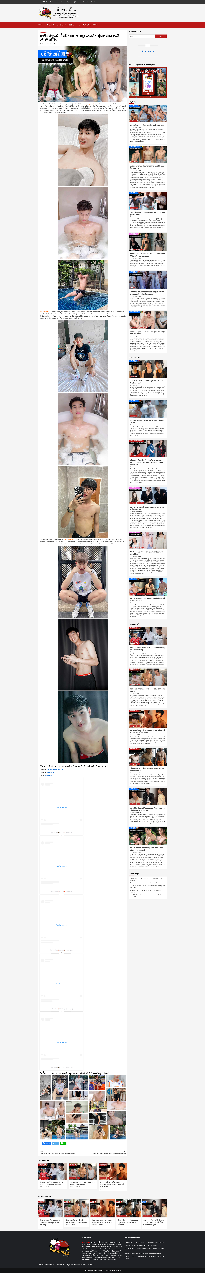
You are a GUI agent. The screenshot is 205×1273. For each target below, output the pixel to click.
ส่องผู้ (41, 32)
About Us (93, 1)
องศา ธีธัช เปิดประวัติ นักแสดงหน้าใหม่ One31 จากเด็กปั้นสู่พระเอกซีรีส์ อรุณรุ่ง (146, 896)
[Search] (166, 24)
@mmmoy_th (148, 51)
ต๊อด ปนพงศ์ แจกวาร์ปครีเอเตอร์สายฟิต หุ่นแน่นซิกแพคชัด (146, 883)
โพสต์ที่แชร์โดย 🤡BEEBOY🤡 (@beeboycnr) (61, 832)
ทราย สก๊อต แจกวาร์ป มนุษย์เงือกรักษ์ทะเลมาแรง (147, 125)
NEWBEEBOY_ (50, 775)
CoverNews (108, 1270)
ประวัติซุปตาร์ (68, 1)
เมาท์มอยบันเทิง (59, 1)
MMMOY (52, 43)
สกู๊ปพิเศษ (75, 1)
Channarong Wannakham (55, 769)
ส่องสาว (144, 249)
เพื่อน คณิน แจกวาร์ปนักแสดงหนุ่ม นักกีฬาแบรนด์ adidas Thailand (145, 891)
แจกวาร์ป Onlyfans (84, 1)
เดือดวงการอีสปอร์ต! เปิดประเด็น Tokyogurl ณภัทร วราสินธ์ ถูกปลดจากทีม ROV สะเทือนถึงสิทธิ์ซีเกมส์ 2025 (146, 462)
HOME (51, 1)
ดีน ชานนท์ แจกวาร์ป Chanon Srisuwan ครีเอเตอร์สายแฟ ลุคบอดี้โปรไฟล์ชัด (112, 1184)
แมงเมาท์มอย (112, 1257)
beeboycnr (50, 772)
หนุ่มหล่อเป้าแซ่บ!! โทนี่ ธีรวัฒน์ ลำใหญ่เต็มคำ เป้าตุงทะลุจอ (109, 1152)
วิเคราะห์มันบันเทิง (134, 455)
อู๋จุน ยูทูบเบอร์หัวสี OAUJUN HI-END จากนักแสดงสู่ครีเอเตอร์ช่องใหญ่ (147, 879)
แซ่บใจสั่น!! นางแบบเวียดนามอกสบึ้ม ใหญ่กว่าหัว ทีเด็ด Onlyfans (57, 1152)
